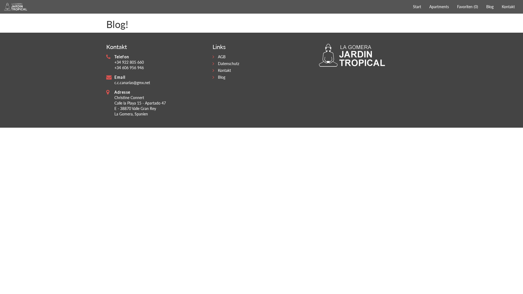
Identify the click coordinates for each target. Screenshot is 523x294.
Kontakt (508, 6)
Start (417, 6)
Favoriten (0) (467, 6)
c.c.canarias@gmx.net (132, 82)
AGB (222, 56)
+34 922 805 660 (129, 62)
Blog (490, 6)
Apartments (439, 6)
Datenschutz (228, 63)
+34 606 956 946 (129, 67)
